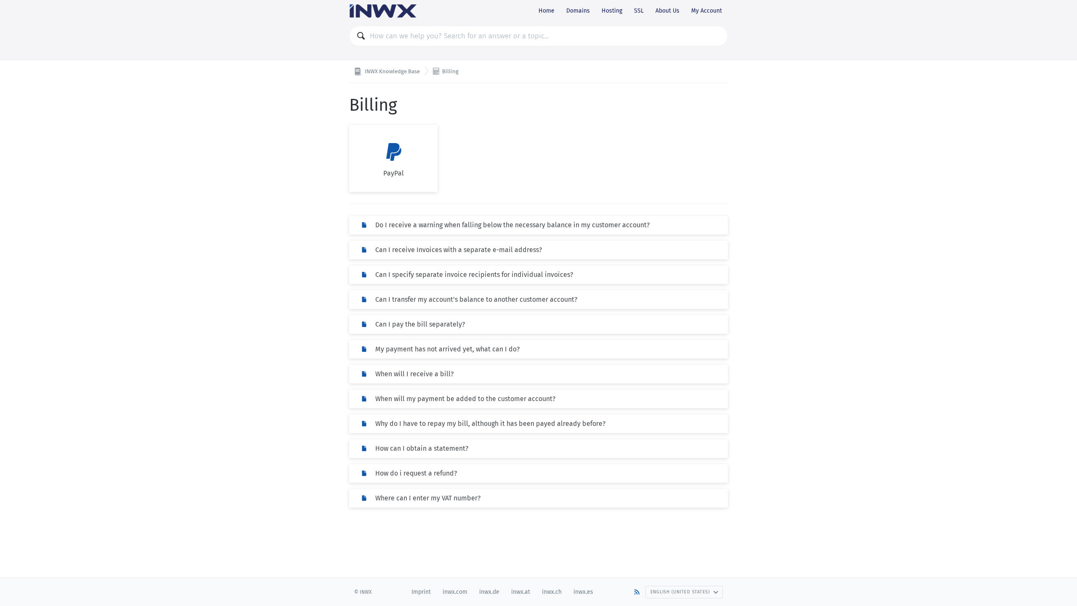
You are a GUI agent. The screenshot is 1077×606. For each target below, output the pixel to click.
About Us (667, 10)
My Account (706, 10)
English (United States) (680, 592)
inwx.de (489, 591)
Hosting (612, 10)
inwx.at (520, 591)
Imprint (421, 591)
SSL (639, 10)
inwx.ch (552, 591)
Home (546, 10)
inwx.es (583, 591)
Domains (578, 10)
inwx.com (455, 591)
